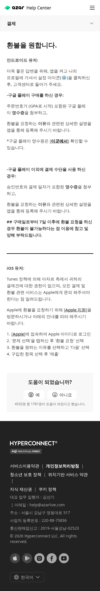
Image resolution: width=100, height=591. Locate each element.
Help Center (38, 8)
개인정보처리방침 (63, 466)
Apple (18, 334)
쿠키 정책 (47, 489)
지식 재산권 (21, 489)
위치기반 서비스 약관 (68, 474)
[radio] (34, 394)
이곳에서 (59, 141)
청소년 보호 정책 (26, 474)
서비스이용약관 (25, 466)
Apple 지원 (75, 309)
